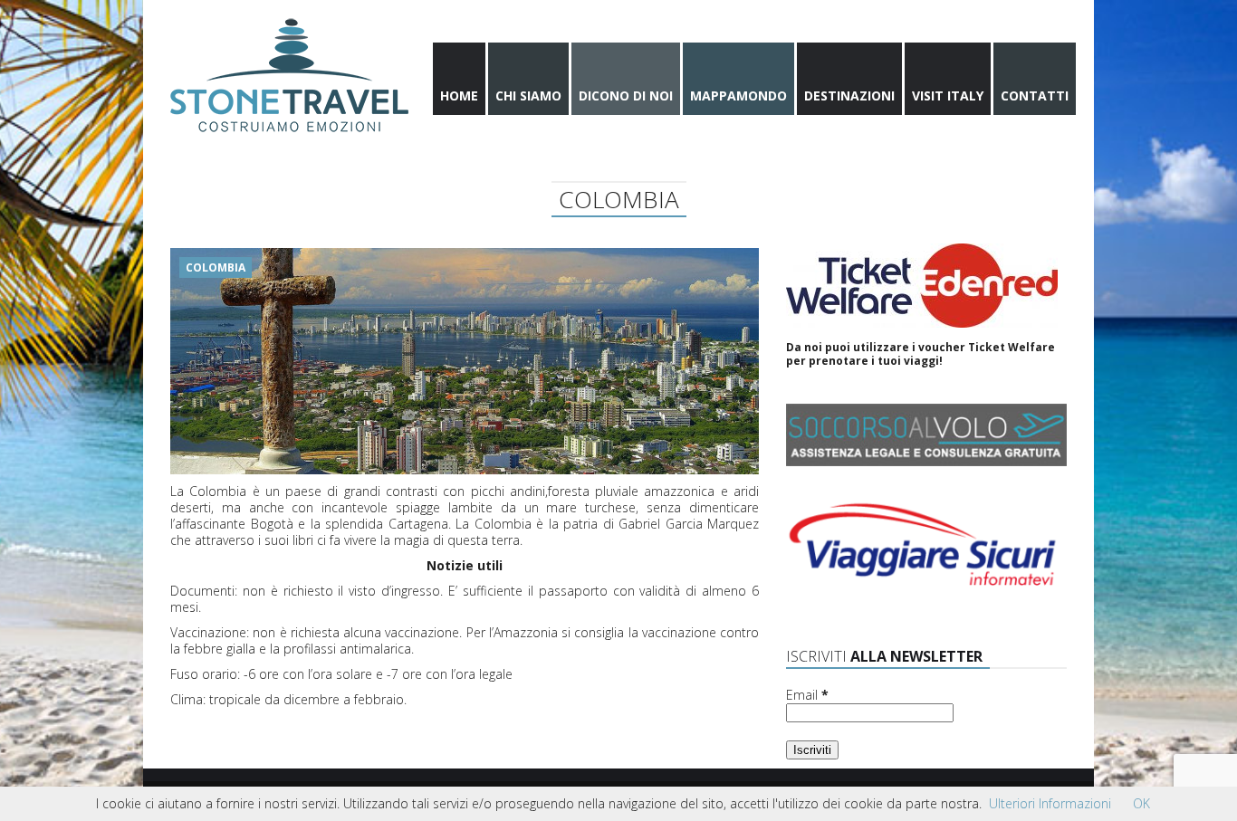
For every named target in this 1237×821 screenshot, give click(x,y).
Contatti (1035, 95)
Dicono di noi (626, 95)
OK (1141, 803)
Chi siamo (528, 95)
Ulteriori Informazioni (1050, 803)
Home (459, 95)
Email (807, 695)
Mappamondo (738, 95)
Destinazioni (849, 95)
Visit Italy (947, 95)
